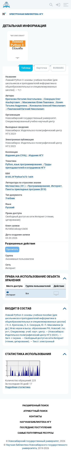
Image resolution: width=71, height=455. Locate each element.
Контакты (35, 416)
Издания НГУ (36, 155)
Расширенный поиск (35, 405)
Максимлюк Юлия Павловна (38, 102)
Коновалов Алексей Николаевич (48, 105)
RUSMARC (58, 68)
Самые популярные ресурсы (35, 433)
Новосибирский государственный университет (33, 441)
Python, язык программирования (23, 164)
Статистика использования (28, 354)
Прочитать (12, 249)
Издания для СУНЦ (15, 155)
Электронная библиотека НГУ (26, 14)
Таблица (26, 68)
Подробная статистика (17, 387)
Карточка (41, 68)
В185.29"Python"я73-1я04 (19, 176)
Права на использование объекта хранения (32, 278)
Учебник (10, 198)
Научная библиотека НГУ (35, 422)
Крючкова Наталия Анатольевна (23, 99)
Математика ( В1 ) (15, 186)
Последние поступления (35, 427)
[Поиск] (51, 4)
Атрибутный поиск (35, 411)
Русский (9, 207)
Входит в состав (18, 308)
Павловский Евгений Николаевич (25, 109)
